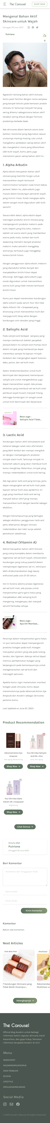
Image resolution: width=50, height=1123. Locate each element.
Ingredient (9, 1060)
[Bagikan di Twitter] (37, 27)
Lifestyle (8, 1081)
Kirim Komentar (34, 910)
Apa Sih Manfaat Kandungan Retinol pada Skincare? (33, 623)
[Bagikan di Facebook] (33, 27)
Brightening (13, 805)
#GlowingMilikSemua (14, 1065)
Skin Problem (10, 1070)
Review (7, 1076)
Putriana (10, 34)
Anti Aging (8, 759)
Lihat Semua (23, 826)
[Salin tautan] (29, 27)
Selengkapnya (23, 1000)
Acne (32, 759)
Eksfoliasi (9, 951)
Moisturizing (18, 759)
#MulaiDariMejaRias (14, 1087)
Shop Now (39, 4)
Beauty (43, 951)
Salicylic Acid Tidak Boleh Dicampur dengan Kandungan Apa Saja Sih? (32, 419)
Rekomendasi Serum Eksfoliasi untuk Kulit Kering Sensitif (18, 987)
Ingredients (8, 412)
